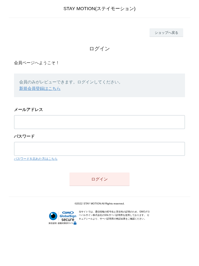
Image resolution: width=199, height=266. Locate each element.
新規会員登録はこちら (40, 88)
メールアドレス (28, 109)
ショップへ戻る (166, 33)
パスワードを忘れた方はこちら (36, 159)
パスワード (24, 136)
